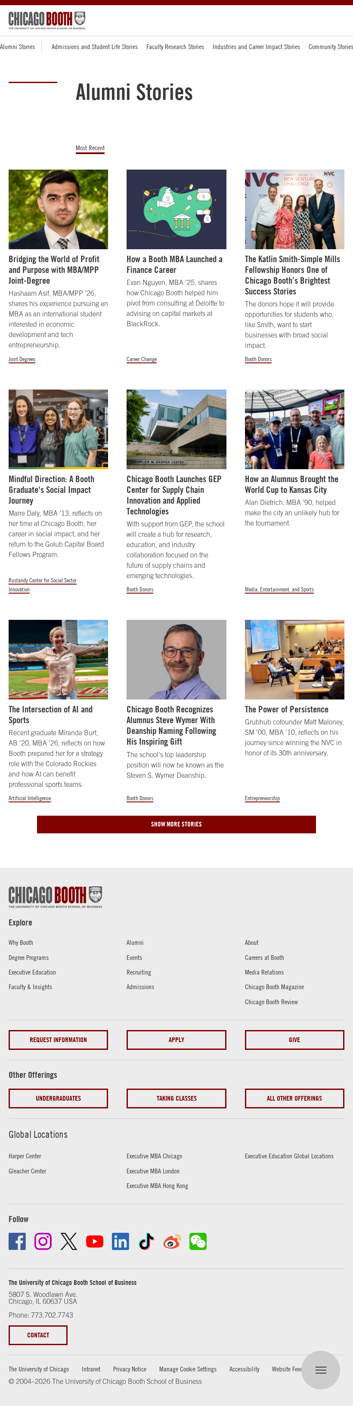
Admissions (140, 986)
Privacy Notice (129, 1369)
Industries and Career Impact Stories (256, 46)
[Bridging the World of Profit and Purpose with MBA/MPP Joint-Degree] (58, 209)
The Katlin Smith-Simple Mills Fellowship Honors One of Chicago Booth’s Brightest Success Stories (292, 275)
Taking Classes (177, 1098)
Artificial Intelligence (30, 798)
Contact (38, 1335)
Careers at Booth (264, 957)
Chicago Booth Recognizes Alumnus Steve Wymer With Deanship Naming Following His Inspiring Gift (171, 725)
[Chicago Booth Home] (47, 20)
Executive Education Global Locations (289, 1156)
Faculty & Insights (30, 986)
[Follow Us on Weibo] (172, 1241)
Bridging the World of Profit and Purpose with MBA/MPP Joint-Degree (54, 270)
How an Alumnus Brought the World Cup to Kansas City (291, 484)
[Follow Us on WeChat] (198, 1241)
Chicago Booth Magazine (274, 986)
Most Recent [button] (90, 148)
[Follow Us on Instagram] (43, 1241)
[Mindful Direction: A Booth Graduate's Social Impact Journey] (58, 429)
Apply (176, 1040)
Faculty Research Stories (175, 46)
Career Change (142, 359)
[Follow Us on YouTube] (94, 1241)
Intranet (91, 1369)
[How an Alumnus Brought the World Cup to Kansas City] (294, 429)
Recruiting (139, 972)
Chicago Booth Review (271, 1002)
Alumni (135, 942)
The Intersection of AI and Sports (51, 714)
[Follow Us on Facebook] (17, 1241)
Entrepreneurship (262, 798)
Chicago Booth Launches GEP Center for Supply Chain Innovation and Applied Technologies (174, 495)
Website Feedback (293, 1369)
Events (134, 957)
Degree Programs (29, 957)
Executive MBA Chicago (154, 1156)
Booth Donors (258, 359)
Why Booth (21, 942)
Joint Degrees (22, 359)
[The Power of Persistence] (294, 659)
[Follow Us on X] (68, 1241)
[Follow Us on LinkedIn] (120, 1241)
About (251, 942)
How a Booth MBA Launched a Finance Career (175, 264)
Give (294, 1040)
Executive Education (32, 972)
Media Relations (264, 972)
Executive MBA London (153, 1171)
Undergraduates (58, 1098)
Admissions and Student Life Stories (95, 46)
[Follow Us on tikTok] (146, 1241)
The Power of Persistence (286, 709)
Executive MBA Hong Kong (157, 1185)
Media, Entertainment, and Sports (279, 589)
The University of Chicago (39, 1369)
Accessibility (244, 1369)
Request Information (58, 1040)
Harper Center (25, 1156)
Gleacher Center (27, 1171)
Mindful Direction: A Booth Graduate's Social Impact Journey (51, 489)
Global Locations (38, 1134)
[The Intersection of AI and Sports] (58, 659)
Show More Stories (176, 824)
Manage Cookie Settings (188, 1369)
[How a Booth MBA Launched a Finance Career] (176, 209)
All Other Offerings (294, 1098)
